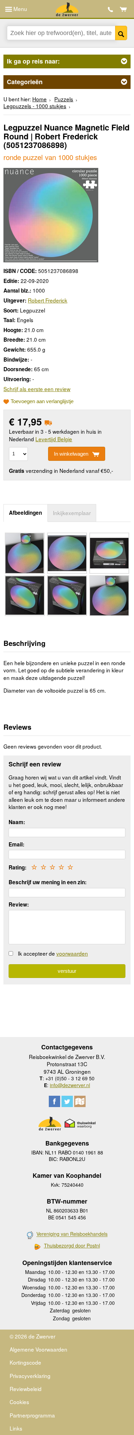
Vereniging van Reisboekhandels (72, 1234)
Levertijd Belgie (53, 439)
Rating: (17, 867)
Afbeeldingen (25, 512)
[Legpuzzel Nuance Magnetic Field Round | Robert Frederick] (50, 214)
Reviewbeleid (26, 1388)
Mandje (123, 9)
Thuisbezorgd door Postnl (72, 1245)
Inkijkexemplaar (72, 512)
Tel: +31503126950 (110, 9)
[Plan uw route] (80, 1101)
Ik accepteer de (53, 953)
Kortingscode (25, 1362)
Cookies (19, 1401)
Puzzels (63, 99)
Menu (19, 8)
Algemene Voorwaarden (38, 1349)
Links (16, 1428)
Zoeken (121, 33)
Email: (16, 844)
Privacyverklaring (30, 1375)
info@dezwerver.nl (70, 1085)
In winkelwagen (71, 454)
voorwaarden (72, 953)
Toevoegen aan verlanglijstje (42, 401)
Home (39, 99)
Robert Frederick (47, 300)
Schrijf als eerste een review (36, 388)
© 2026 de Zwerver (32, 1336)
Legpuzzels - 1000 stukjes (34, 106)
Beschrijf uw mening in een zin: (48, 882)
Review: (19, 904)
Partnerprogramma (32, 1415)
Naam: (17, 822)
